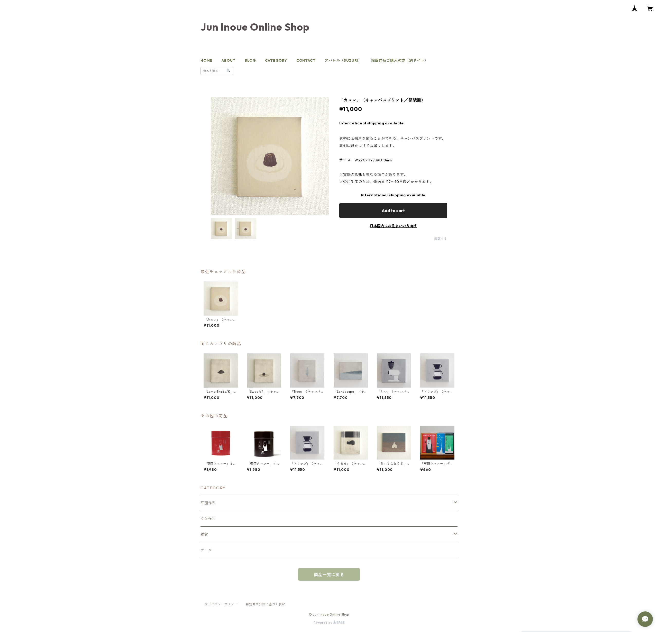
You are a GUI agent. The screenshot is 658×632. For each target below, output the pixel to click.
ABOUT (228, 60)
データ (206, 550)
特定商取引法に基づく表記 (265, 604)
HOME (206, 60)
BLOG (250, 60)
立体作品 (208, 518)
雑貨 (204, 534)
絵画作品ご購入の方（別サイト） (399, 60)
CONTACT (306, 60)
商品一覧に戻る (329, 574)
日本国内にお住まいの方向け (393, 226)
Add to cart (393, 210)
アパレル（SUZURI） (343, 60)
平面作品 (208, 503)
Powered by (323, 623)
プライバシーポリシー (221, 604)
